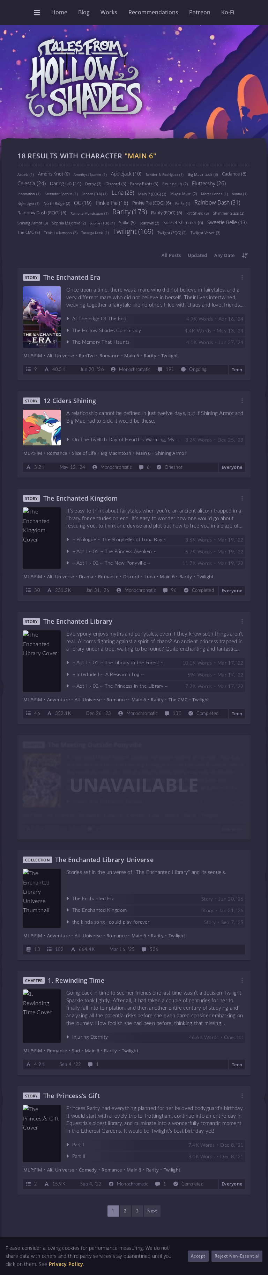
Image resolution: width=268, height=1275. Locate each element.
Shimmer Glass (228, 212)
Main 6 (131, 355)
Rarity (129, 211)
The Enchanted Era (71, 277)
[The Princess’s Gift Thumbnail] (42, 1133)
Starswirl (149, 223)
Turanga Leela (95, 232)
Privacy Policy (66, 1264)
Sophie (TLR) (102, 223)
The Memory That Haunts (101, 342)
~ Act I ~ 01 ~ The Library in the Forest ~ (118, 662)
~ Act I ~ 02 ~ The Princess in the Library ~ (120, 686)
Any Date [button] (224, 255)
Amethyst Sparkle (90, 174)
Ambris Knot (54, 173)
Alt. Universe (60, 355)
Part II (79, 1156)
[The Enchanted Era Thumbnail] (42, 317)
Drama (86, 576)
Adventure (58, 699)
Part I (78, 1145)
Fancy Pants (144, 183)
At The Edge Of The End (99, 319)
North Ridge (57, 203)
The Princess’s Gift (71, 1096)
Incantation (28, 194)
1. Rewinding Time (76, 980)
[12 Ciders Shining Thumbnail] (42, 427)
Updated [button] (197, 255)
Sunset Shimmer (183, 222)
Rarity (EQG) (166, 212)
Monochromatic (134, 370)
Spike (127, 222)
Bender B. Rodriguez (165, 174)
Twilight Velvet (205, 232)
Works (108, 12)
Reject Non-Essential (237, 1256)
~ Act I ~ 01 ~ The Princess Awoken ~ (114, 551)
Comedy (88, 1170)
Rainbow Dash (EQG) (41, 212)
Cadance (234, 173)
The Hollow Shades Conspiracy (106, 330)
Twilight (133, 231)
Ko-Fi (227, 12)
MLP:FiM (32, 355)
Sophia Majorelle (69, 223)
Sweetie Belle (227, 222)
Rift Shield (197, 212)
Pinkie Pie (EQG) (151, 203)
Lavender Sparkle (61, 194)
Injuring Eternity (90, 1037)
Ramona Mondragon (89, 213)
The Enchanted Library (78, 621)
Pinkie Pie (112, 202)
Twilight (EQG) (172, 232)
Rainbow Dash (217, 202)
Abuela (25, 174)
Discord (115, 183)
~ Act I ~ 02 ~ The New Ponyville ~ (111, 563)
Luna (123, 192)
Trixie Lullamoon (60, 232)
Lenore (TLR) (94, 194)
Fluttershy (209, 182)
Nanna (239, 194)
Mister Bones (214, 194)
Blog (84, 12)
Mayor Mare (183, 193)
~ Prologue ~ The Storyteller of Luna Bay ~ (119, 539)
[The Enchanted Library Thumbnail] (42, 661)
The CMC (28, 232)
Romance (109, 355)
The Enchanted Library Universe (104, 860)
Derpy (93, 183)
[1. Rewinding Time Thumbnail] (42, 1016)
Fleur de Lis (175, 183)
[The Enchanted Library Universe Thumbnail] (42, 898)
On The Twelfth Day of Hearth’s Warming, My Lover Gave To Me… (146, 439)
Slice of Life (84, 453)
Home (59, 12)
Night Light (28, 203)
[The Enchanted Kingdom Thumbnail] (42, 537)
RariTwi (87, 355)
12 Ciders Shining (69, 401)
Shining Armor (32, 222)
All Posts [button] (171, 255)
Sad (76, 1050)
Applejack (126, 173)
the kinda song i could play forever (110, 922)
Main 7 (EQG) (152, 193)
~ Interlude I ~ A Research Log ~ (108, 674)
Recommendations (153, 12)
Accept (198, 1256)
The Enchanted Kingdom (80, 498)
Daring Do (65, 183)
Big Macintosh (203, 174)
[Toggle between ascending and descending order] (245, 255)
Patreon (199, 12)
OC (82, 202)
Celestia (31, 183)
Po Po (182, 203)
